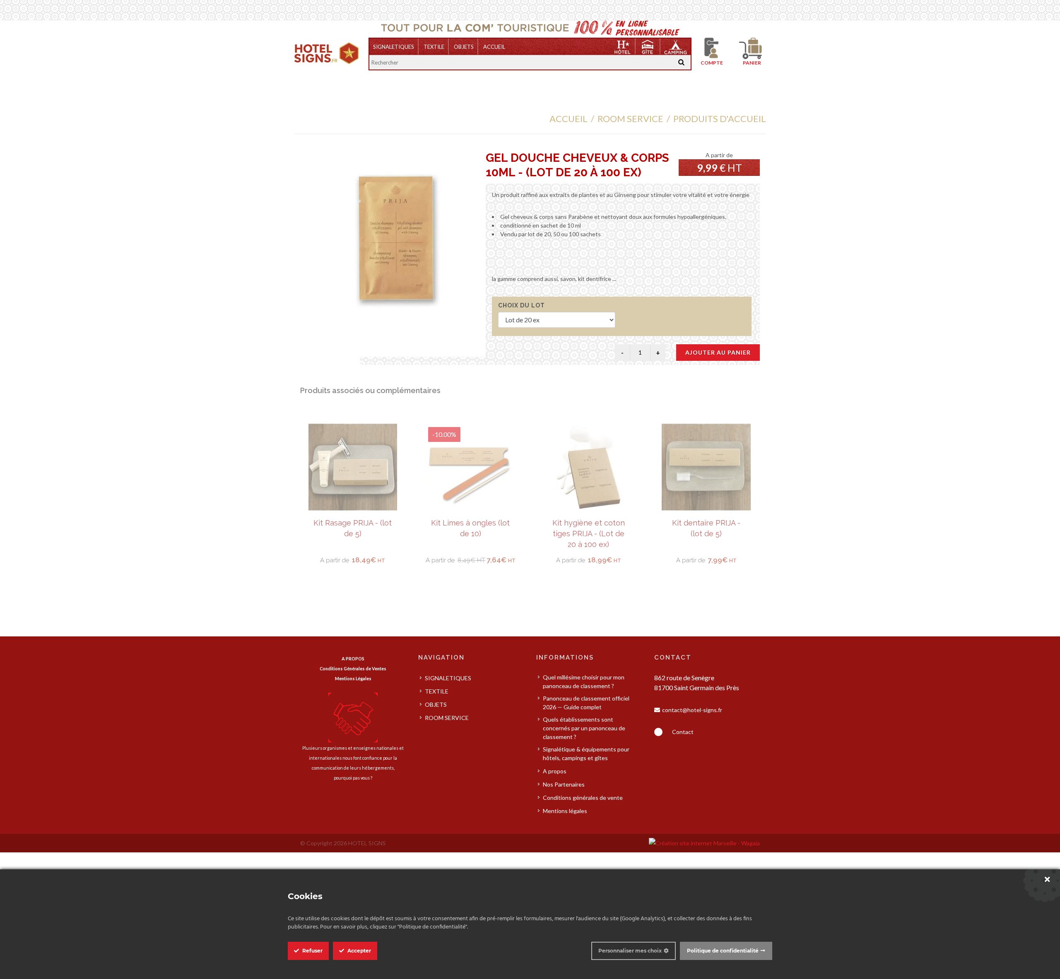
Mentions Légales (353, 678)
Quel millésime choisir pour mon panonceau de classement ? (583, 681)
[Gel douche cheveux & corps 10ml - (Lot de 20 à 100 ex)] (396, 238)
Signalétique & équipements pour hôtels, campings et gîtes (586, 753)
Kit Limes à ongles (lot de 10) (352, 528)
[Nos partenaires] (353, 717)
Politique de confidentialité (723, 951)
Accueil (494, 46)
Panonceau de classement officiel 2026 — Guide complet (586, 702)
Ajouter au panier (718, 352)
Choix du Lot (521, 305)
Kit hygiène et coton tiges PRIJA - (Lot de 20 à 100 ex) (470, 533)
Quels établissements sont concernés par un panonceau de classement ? (584, 728)
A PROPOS (353, 658)
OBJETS (464, 46)
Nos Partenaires (564, 784)
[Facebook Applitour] (658, 732)
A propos (554, 771)
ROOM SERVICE (630, 118)
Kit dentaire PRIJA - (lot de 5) (588, 528)
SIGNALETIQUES (393, 46)
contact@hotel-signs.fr (692, 709)
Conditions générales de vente (583, 797)
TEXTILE (434, 46)
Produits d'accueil (719, 118)
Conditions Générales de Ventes (353, 668)
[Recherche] (681, 62)
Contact (683, 731)
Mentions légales (565, 810)
